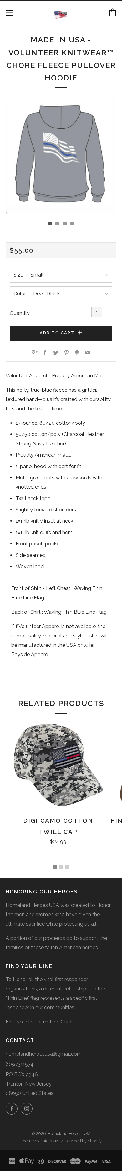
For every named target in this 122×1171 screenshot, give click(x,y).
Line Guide (62, 1022)
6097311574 (19, 1064)
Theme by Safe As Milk (42, 1141)
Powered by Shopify (83, 1141)
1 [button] (55, 867)
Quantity (20, 313)
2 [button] (61, 867)
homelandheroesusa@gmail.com (44, 1054)
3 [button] (67, 867)
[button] (50, 223)
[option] (61, 156)
